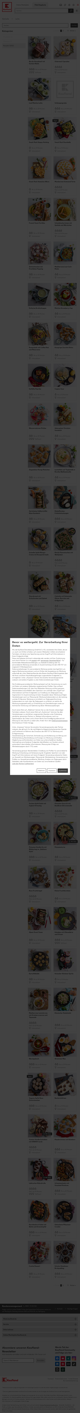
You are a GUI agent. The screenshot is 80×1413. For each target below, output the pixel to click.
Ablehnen (41, 771)
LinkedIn (57, 1364)
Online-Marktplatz (22, 5)
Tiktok (74, 1364)
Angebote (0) (7, 37)
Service (6, 1324)
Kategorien (7, 31)
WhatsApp (63, 1369)
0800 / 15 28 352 (31, 1306)
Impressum (51, 1378)
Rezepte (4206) (8, 46)
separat (34, 660)
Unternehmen (8, 1330)
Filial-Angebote (40, 5)
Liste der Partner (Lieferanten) (23, 764)
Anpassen (51, 771)
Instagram (74, 1358)
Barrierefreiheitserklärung (70, 1380)
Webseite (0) (7, 41)
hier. (32, 723)
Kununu (68, 1364)
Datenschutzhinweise (61, 1378)
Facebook (57, 1358)
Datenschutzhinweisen (60, 721)
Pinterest (63, 1364)
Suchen (6, 25)
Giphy (57, 1369)
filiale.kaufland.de (9, 1319)
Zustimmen (63, 771)
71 (68, 31)
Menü (78, 5)
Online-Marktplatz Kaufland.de (14, 1335)
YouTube (63, 1358)
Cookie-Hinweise (73, 1378)
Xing (68, 1358)
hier (28, 1401)
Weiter (72, 31)
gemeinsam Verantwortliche (50, 660)
